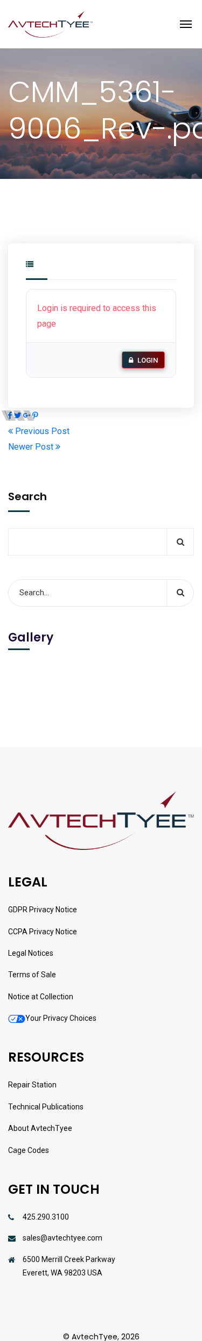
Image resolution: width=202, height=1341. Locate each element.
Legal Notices (30, 953)
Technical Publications (45, 1106)
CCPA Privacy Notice (42, 931)
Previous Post (41, 431)
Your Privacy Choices (60, 1018)
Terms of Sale (32, 974)
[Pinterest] (35, 415)
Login (147, 360)
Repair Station (32, 1084)
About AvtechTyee (40, 1128)
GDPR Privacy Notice (42, 909)
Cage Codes (28, 1150)
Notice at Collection (40, 996)
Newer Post (31, 447)
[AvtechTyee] (50, 24)
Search (27, 496)
